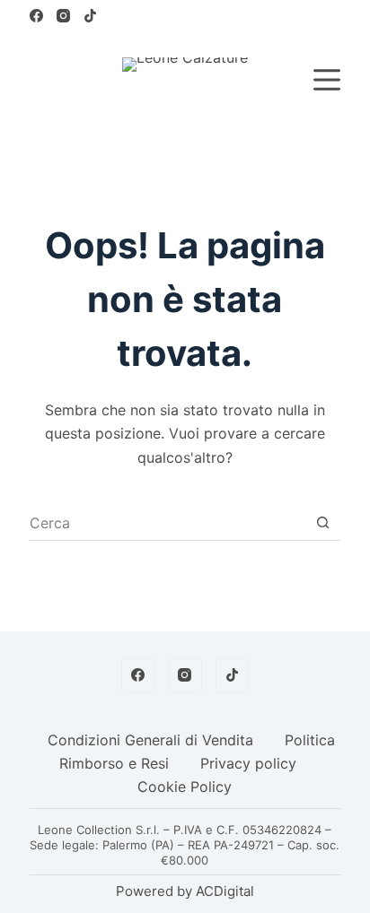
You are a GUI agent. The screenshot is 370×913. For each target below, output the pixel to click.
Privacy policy (248, 763)
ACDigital (225, 891)
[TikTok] (90, 15)
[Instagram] (63, 15)
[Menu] (326, 79)
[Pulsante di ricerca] (322, 522)
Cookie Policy (184, 787)
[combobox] (167, 523)
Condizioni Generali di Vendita (150, 740)
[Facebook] (36, 15)
